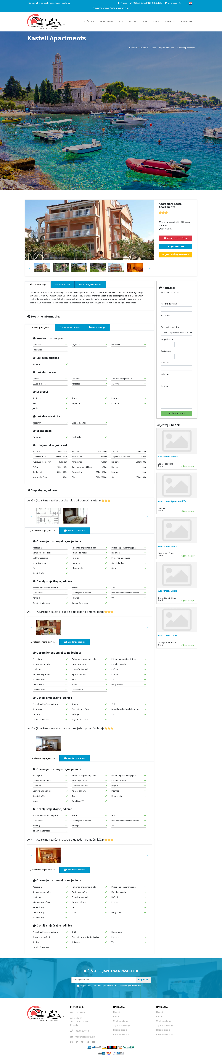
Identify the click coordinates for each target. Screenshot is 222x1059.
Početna (89, 21)
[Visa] (104, 1047)
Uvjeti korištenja (120, 1021)
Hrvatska (144, 47)
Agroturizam (151, 21)
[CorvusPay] (128, 1047)
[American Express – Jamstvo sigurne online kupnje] (101, 1053)
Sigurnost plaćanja (121, 1025)
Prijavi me (143, 979)
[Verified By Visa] (114, 1053)
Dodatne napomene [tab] (70, 327)
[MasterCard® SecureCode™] (108, 1053)
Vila (121, 21)
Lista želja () (174, 3)
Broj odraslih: (167, 339)
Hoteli (133, 21)
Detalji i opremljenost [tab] (40, 327)
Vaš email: (165, 315)
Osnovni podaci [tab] (62, 284)
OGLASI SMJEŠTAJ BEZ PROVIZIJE (147, 3)
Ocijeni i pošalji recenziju (175, 254)
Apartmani (106, 21)
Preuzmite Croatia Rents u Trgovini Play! (111, 8)
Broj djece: (166, 351)
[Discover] (119, 1047)
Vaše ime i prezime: (170, 292)
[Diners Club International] (96, 1047)
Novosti (116, 1012)
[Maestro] (114, 1047)
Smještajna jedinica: (170, 327)
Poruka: (164, 386)
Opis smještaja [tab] (39, 284)
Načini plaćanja (120, 1029)
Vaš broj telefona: (169, 303)
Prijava (123, 3)
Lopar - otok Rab (166, 47)
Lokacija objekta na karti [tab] (90, 284)
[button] (29, 268)
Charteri (186, 21)
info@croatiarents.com (85, 1036)
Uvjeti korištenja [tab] (97, 327)
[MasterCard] (109, 1047)
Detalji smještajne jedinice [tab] (43, 530)
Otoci (153, 47)
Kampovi (170, 21)
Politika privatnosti (121, 1034)
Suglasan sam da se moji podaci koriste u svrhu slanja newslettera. (111, 985)
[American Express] (89, 1047)
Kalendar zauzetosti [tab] (75, 530)
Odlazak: (165, 374)
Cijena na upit (188, 466)
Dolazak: (165, 362)
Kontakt (116, 1016)
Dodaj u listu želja (176, 238)
